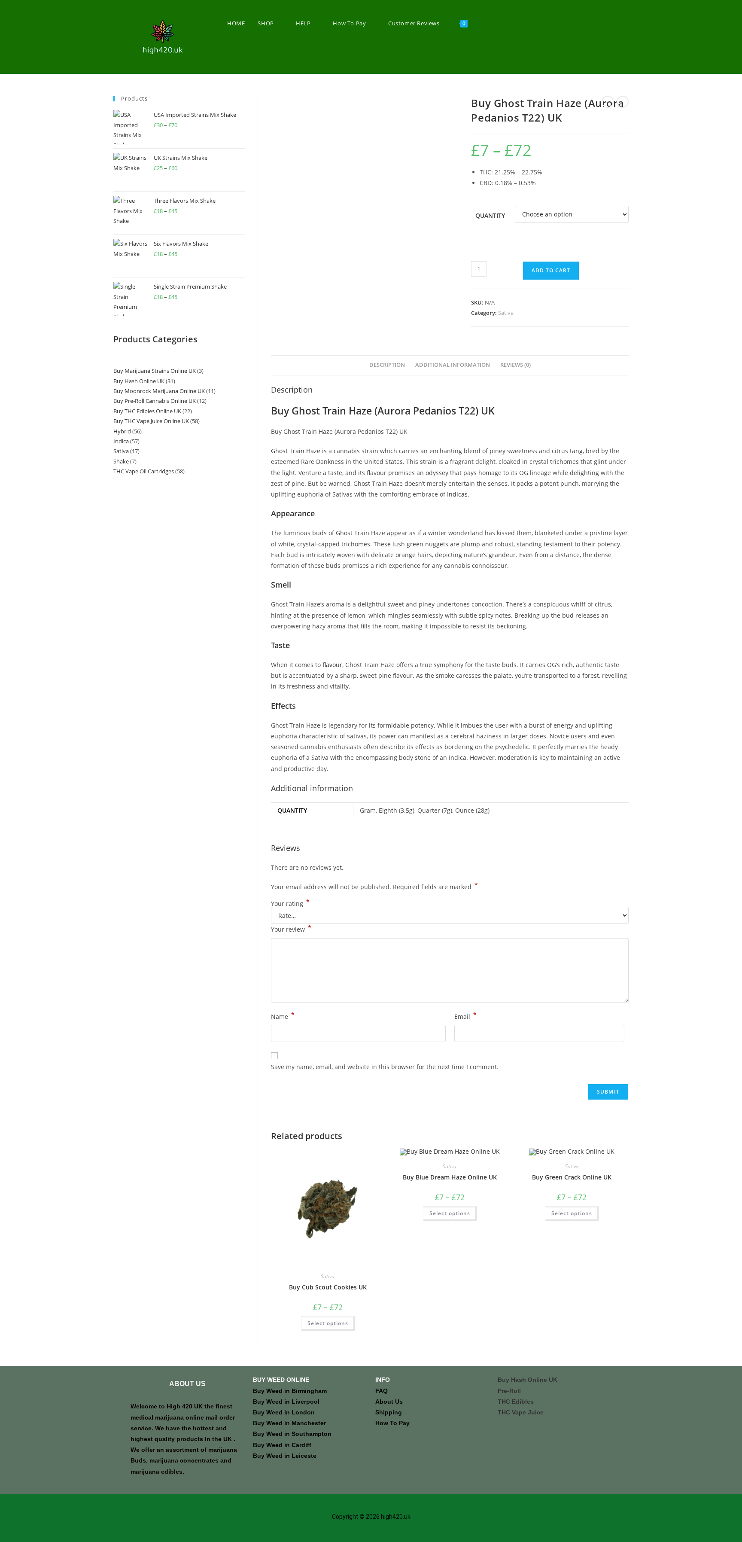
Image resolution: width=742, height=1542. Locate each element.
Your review (291, 928)
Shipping (388, 1412)
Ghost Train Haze (295, 451)
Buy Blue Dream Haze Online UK (450, 1177)
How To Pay (392, 1423)
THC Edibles (516, 1401)
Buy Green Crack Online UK (571, 1177)
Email (465, 1016)
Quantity (490, 215)
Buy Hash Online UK (527, 1379)
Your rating (290, 904)
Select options (327, 1323)
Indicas (457, 494)
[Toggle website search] (482, 23)
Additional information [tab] (452, 365)
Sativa (506, 313)
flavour (332, 665)
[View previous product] (608, 102)
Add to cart (551, 270)
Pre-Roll (509, 1390)
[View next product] (623, 102)
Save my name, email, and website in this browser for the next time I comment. (385, 1067)
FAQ (381, 1390)
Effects (283, 706)
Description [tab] (387, 365)
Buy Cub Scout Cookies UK (328, 1287)
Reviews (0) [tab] (515, 365)
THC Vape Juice (521, 1412)
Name (283, 1016)
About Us (389, 1401)
